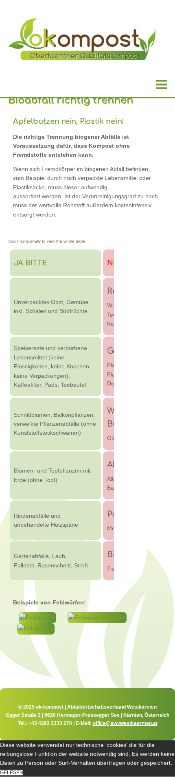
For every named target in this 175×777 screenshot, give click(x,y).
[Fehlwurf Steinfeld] (97, 617)
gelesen (11, 772)
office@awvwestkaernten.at (125, 723)
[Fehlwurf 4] (37, 617)
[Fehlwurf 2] (36, 628)
